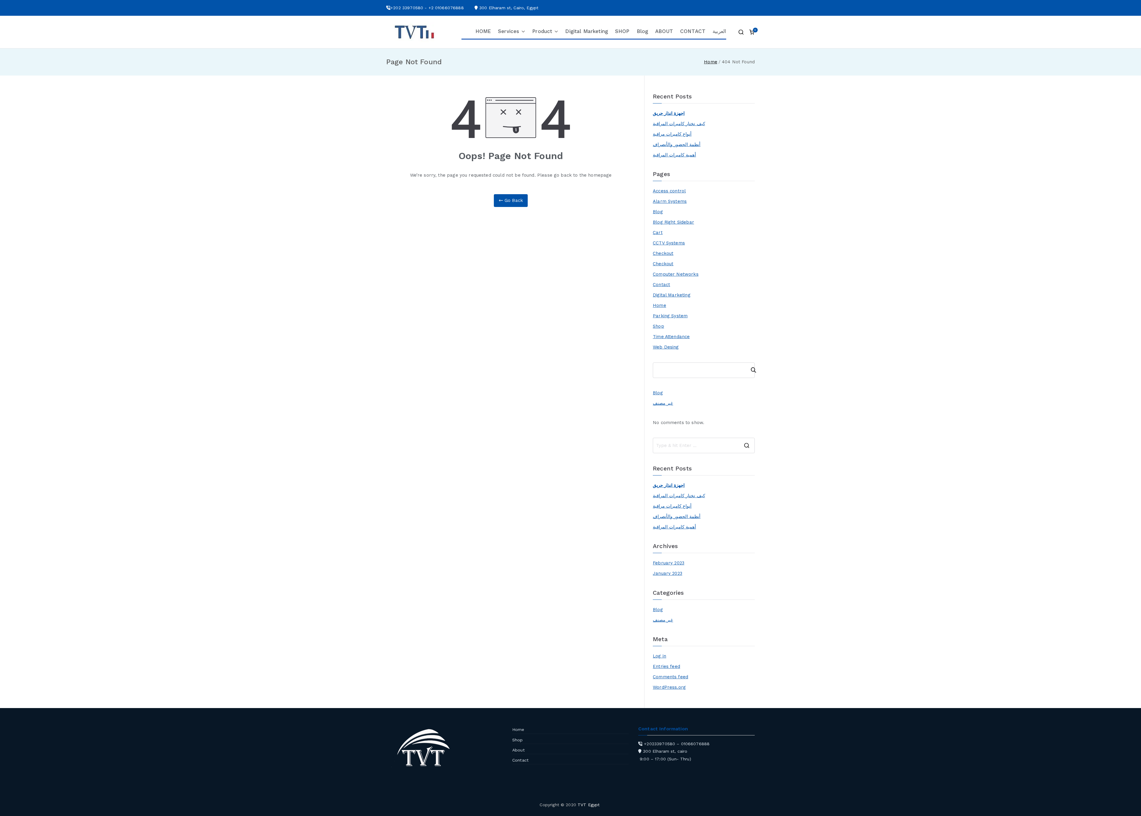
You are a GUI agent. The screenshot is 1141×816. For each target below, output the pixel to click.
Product (542, 31)
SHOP (622, 31)
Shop (658, 326)
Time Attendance (671, 336)
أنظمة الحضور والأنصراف (676, 144)
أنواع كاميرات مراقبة (672, 134)
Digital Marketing (586, 31)
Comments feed (670, 677)
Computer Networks (676, 274)
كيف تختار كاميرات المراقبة (679, 123)
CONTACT (692, 31)
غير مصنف (663, 403)
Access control (669, 191)
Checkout (663, 253)
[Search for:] (703, 445)
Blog (642, 31)
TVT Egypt (589, 804)
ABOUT (664, 31)
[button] (522, 31)
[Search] (750, 370)
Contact (661, 284)
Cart (658, 232)
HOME (483, 31)
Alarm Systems (670, 201)
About (518, 750)
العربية (719, 31)
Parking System (670, 315)
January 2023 (667, 573)
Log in (659, 656)
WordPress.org (669, 687)
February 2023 (668, 563)
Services (508, 31)
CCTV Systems (669, 243)
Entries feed (666, 666)
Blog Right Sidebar (673, 222)
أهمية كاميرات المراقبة (674, 155)
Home (659, 305)
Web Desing (666, 347)
